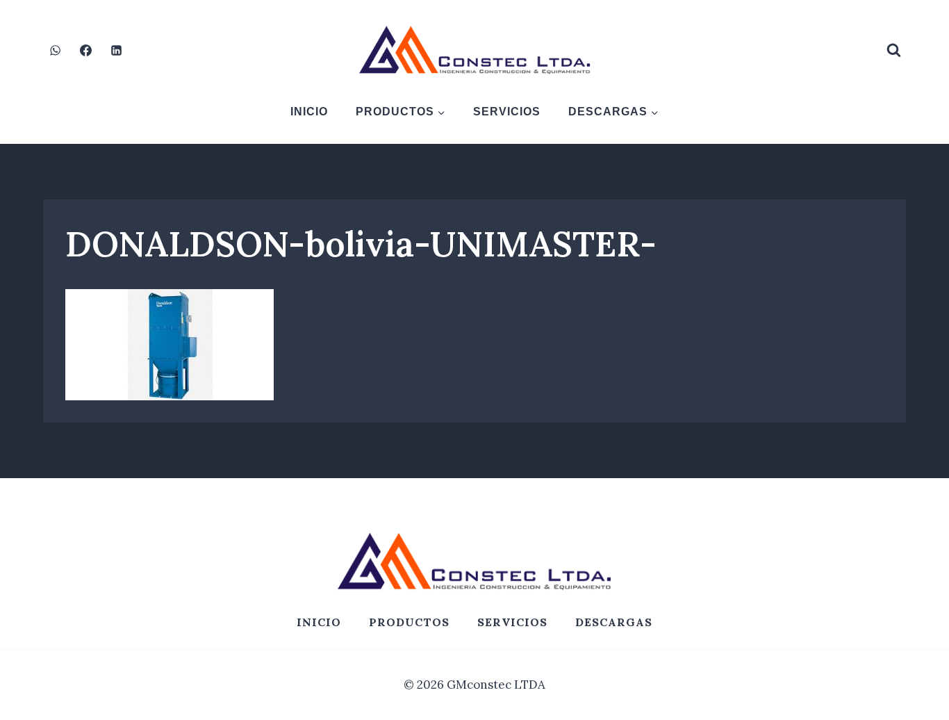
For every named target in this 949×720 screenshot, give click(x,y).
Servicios (506, 111)
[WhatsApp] (55, 50)
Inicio (309, 111)
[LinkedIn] (116, 50)
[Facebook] (85, 50)
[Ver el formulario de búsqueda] (893, 50)
